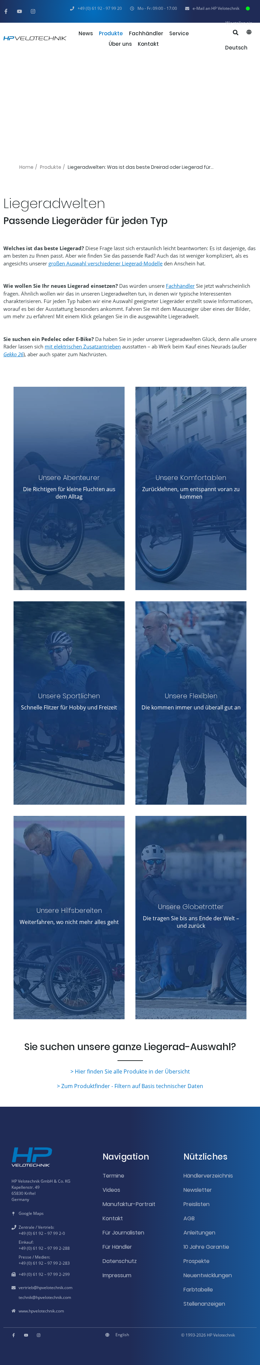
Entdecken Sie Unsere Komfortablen (191, 539)
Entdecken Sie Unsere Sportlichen (69, 746)
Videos (111, 1190)
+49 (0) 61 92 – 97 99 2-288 (44, 1248)
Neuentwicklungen (207, 1275)
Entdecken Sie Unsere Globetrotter (191, 969)
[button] (153, 8)
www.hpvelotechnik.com (41, 1311)
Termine (113, 1176)
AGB (189, 1218)
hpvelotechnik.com (54, 1287)
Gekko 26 (13, 354)
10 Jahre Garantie (206, 1247)
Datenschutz (120, 1261)
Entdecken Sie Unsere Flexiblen (191, 758)
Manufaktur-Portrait (129, 1204)
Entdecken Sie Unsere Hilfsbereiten (69, 969)
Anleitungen (199, 1233)
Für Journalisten (123, 1233)
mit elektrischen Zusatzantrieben (83, 346)
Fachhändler (180, 285)
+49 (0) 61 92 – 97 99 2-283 (44, 1263)
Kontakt (113, 1218)
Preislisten (196, 1204)
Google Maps (31, 1213)
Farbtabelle (198, 1289)
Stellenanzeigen (204, 1304)
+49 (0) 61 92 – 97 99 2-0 (42, 1233)
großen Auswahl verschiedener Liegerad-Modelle (105, 263)
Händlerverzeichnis (208, 1176)
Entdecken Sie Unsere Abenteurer (69, 543)
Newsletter (197, 1190)
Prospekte (196, 1261)
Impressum (117, 1275)
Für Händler (117, 1247)
